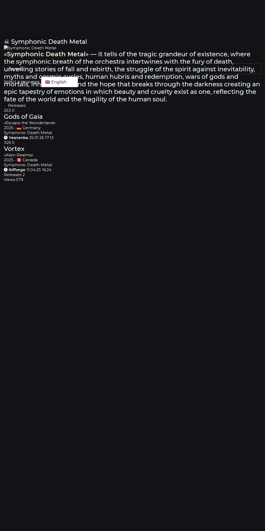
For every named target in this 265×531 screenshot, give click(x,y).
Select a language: (22, 81)
